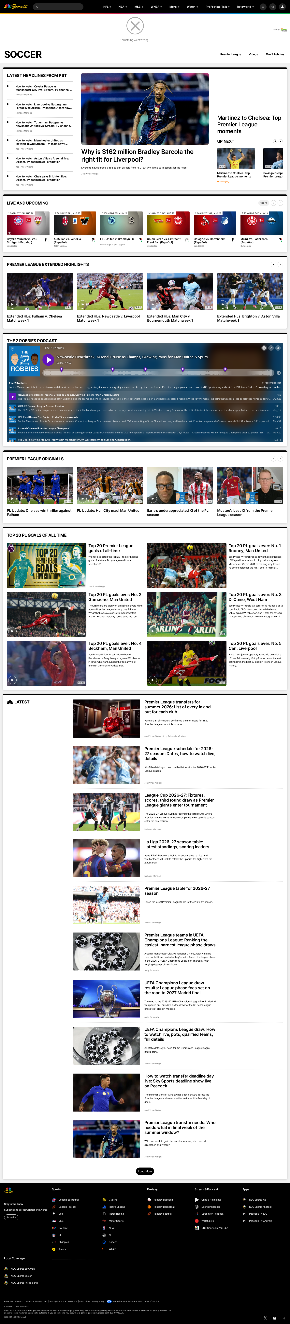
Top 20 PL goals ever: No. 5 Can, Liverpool (255, 646)
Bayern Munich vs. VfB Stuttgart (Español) (21, 240)
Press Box (72, 1301)
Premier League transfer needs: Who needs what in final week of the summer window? (180, 1127)
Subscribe (11, 1217)
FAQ (45, 1301)
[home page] (16, 7)
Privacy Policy (98, 1301)
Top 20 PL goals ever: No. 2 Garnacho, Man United (114, 597)
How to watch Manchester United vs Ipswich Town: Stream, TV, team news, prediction (41, 142)
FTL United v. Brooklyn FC (117, 239)
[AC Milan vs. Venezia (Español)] (75, 223)
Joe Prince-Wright (89, 173)
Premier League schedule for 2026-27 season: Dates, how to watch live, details (179, 753)
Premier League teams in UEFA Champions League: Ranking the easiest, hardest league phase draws (180, 940)
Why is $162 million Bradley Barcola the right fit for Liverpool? (137, 155)
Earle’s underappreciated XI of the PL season (178, 512)
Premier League (230, 54)
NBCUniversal (22, 1306)
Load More (145, 1171)
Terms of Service (151, 1301)
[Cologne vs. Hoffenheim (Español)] (215, 223)
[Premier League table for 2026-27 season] (106, 905)
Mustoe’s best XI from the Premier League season (245, 512)
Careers (18, 1301)
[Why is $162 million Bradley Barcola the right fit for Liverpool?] (145, 109)
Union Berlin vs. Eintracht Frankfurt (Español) (163, 240)
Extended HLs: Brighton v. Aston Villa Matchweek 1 (248, 318)
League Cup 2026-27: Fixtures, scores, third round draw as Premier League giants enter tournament (179, 800)
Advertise (8, 1301)
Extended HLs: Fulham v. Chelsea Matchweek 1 (34, 318)
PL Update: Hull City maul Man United (108, 510)
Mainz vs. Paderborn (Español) (254, 240)
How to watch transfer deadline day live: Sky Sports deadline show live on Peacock (179, 1081)
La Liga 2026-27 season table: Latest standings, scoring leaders (176, 844)
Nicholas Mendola (24, 94)
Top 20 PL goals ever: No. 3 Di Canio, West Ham (255, 597)
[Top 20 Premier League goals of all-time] (46, 565)
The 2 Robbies (275, 54)
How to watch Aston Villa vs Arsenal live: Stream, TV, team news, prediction (42, 160)
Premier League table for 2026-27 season (177, 891)
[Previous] (275, 141)
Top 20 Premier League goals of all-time (110, 548)
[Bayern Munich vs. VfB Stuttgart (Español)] (28, 223)
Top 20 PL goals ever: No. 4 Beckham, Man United (114, 646)
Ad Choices (84, 1301)
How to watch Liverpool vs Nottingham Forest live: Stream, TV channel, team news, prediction (44, 106)
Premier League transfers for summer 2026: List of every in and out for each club (177, 706)
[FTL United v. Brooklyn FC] (121, 223)
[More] (263, 6)
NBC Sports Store (58, 1301)
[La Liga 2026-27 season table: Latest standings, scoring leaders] (106, 858)
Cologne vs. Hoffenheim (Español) (209, 240)
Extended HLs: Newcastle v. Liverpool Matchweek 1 (108, 318)
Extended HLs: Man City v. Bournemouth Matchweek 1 (170, 318)
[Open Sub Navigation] (110, 7)
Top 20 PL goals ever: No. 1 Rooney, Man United (255, 548)
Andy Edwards (170, 736)
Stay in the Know (13, 1204)
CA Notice (136, 1301)
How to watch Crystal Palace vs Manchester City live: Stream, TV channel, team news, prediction (43, 88)
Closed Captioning (33, 1301)
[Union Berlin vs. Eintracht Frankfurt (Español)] (168, 223)
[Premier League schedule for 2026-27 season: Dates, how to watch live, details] (106, 765)
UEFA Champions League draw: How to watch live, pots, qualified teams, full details (180, 1034)
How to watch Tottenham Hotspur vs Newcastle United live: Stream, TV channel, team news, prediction (44, 124)
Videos (253, 54)
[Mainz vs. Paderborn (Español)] (261, 223)
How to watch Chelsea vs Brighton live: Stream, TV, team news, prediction (41, 178)
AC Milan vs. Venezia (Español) (67, 240)
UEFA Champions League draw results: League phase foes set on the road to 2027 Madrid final (177, 987)
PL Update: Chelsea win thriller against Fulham (39, 512)
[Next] (281, 141)
